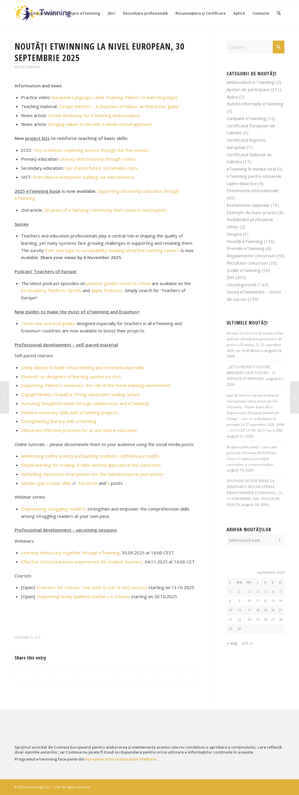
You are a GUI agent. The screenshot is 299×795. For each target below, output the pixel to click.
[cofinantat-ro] (113, 733)
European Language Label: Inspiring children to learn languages (115, 97)
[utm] (256, 733)
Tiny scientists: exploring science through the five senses (91, 150)
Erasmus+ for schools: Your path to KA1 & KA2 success (91, 587)
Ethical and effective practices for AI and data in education (79, 430)
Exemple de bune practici (252, 212)
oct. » (247, 643)
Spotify (74, 290)
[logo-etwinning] (42, 733)
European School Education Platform (121, 759)
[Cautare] (278, 13)
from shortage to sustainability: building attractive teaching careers (112, 250)
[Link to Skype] (271, 786)
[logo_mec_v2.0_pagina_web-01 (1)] (185, 733)
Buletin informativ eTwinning (255, 104)
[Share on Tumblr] (126, 674)
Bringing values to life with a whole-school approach (100, 124)
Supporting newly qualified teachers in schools (83, 596)
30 (239, 628)
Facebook (88, 483)
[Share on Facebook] (25, 674)
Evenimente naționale (248, 205)
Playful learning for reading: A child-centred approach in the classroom (91, 465)
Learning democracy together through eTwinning (70, 553)
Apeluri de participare (248, 89)
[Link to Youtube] (280, 786)
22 (230, 619)
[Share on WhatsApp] (65, 674)
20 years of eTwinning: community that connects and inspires (105, 210)
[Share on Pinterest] (85, 674)
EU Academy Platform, (43, 290)
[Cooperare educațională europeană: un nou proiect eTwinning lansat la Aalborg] (4, 397)
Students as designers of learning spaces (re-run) (71, 376)
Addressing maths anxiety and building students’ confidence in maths (90, 456)
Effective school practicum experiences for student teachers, (82, 562)
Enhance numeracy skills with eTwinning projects (69, 412)
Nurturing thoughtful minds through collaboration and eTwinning (85, 403)
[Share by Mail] (187, 674)
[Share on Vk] (146, 674)
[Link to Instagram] (253, 786)
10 (249, 600)
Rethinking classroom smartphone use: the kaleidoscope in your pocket (92, 474)
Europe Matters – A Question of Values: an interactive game (119, 106)
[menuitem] (42, 13)
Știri (230, 277)
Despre (234, 234)
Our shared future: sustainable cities (101, 168)
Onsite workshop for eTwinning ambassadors (94, 115)
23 (239, 619)
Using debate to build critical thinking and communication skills (82, 367)
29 (230, 628)
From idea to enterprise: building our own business (84, 177)
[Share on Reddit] (166, 674)
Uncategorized (241, 284)
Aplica (232, 97)
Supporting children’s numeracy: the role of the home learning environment (96, 385)
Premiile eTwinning (246, 248)
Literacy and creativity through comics (98, 159)
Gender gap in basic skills (46, 483)
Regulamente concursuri (251, 255)
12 (265, 600)
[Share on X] (45, 674)
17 (249, 610)
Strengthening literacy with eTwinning (58, 421)
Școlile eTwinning (243, 270)
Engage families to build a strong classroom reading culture (80, 394)
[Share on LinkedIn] (106, 674)
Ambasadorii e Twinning (250, 82)
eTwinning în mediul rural (251, 169)
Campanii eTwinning (246, 118)
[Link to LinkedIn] (262, 786)
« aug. (232, 643)
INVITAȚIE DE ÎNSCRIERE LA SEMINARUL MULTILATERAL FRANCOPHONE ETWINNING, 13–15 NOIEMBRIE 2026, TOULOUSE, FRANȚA (255, 492)
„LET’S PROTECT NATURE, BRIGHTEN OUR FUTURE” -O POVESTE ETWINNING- (251, 372)
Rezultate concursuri (247, 263)
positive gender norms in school (118, 283)
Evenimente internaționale (253, 190)
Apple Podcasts (107, 290)
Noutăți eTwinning (27, 67)
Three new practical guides (48, 323)
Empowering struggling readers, (53, 509)
